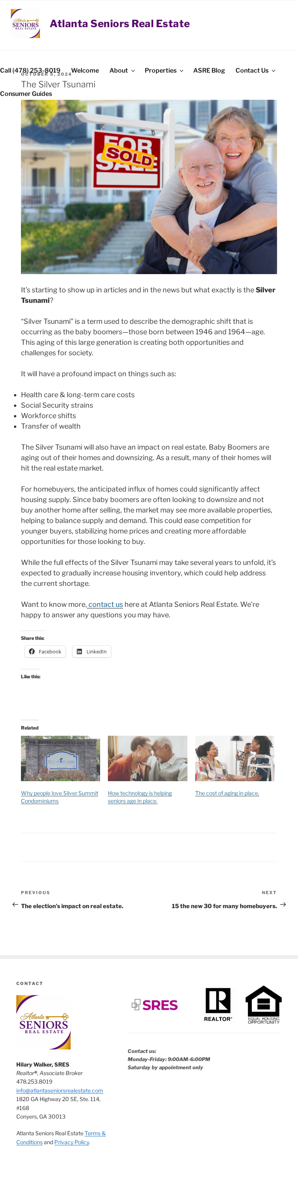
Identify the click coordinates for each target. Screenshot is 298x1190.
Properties (161, 70)
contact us (105, 604)
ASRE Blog (209, 70)
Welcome (85, 70)
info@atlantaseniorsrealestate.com (59, 1090)
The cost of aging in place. (227, 793)
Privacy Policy (71, 1142)
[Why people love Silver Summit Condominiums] (60, 758)
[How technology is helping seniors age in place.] (147, 758)
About (118, 70)
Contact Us (252, 70)
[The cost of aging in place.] (234, 758)
